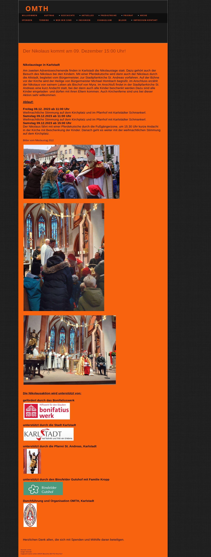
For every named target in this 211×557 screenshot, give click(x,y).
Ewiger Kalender (26, 552)
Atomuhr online (26, 550)
